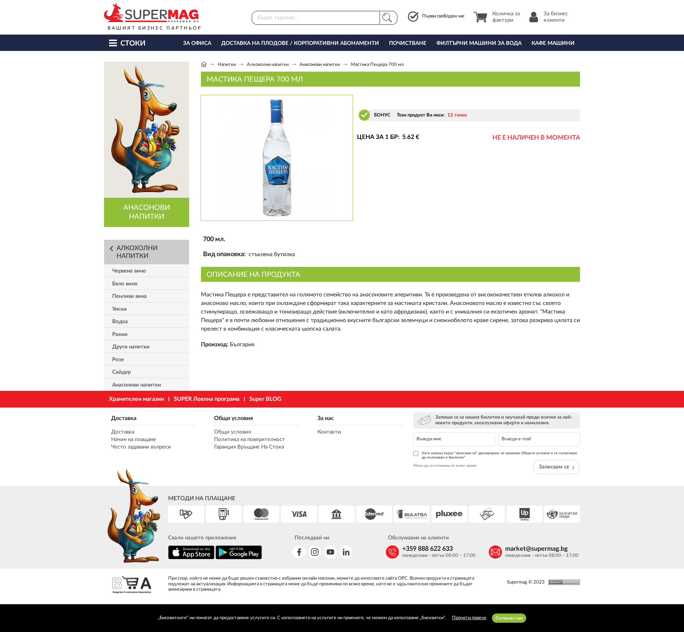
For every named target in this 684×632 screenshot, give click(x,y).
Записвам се (554, 467)
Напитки (227, 64)
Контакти (329, 432)
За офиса (197, 43)
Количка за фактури (506, 17)
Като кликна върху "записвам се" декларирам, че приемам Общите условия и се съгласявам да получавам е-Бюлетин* (499, 455)
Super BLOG (265, 399)
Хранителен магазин (136, 399)
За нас (325, 418)
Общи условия (233, 418)
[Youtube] (330, 552)
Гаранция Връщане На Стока (249, 447)
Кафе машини (553, 43)
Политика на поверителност (249, 439)
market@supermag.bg (536, 549)
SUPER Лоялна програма (206, 399)
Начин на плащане (133, 439)
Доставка (123, 418)
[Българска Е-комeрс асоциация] (132, 585)
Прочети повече (469, 618)
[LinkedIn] (346, 552)
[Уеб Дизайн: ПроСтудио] (562, 582)
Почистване (407, 43)
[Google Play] (239, 558)
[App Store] (191, 558)
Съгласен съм (509, 618)
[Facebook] (299, 552)
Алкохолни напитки (268, 64)
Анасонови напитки (320, 64)
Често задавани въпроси (141, 447)
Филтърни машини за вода (479, 43)
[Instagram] (314, 552)
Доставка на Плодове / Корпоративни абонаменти (300, 43)
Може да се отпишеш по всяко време (444, 465)
